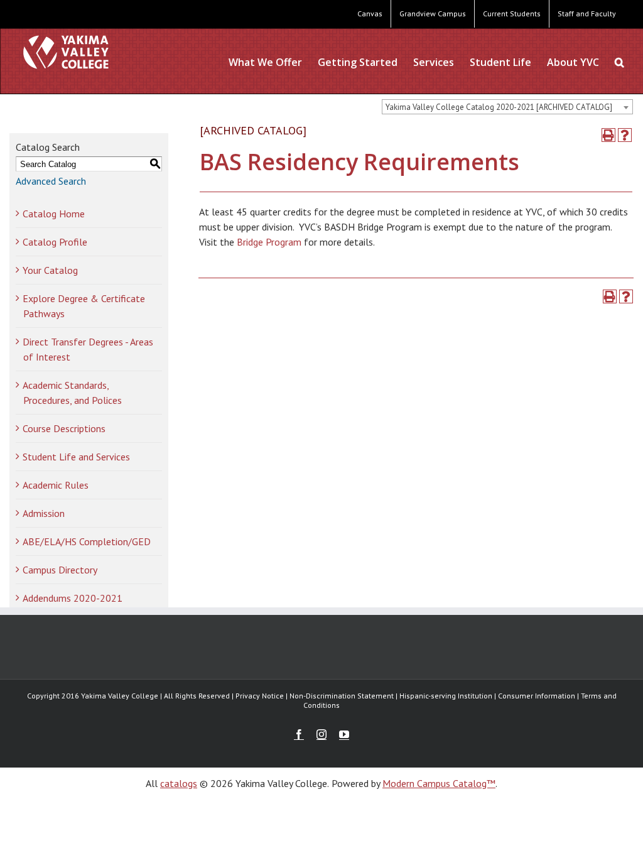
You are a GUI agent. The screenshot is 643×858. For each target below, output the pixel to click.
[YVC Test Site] (66, 51)
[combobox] (507, 106)
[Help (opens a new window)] (625, 135)
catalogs (178, 783)
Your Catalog (50, 270)
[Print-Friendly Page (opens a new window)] (608, 135)
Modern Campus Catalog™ (438, 783)
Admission (44, 513)
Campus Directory (60, 569)
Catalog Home (54, 213)
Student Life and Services (76, 456)
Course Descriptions (64, 428)
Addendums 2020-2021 (72, 598)
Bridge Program (269, 242)
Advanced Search (51, 181)
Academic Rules (56, 485)
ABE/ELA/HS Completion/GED (87, 541)
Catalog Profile (55, 242)
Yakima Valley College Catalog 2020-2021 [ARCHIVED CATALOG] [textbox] (499, 107)
